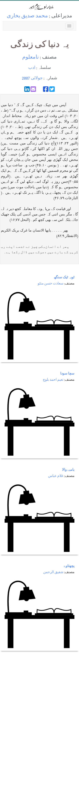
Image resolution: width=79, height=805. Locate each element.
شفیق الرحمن (53, 572)
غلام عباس (55, 476)
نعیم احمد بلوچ (53, 380)
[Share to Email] (33, 89)
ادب (31, 68)
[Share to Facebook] (46, 89)
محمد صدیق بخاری (27, 16)
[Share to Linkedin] (27, 89)
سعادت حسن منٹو (50, 284)
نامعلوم (30, 57)
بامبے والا (68, 470)
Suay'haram (39, 7)
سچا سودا (67, 374)
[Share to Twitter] (52, 89)
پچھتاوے (69, 566)
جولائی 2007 (32, 78)
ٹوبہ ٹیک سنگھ (64, 277)
